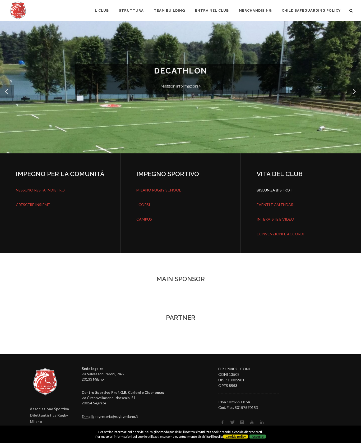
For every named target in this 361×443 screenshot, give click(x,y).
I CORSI (143, 204)
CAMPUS (144, 219)
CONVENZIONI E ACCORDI (280, 234)
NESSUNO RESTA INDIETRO (40, 190)
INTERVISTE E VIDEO (275, 219)
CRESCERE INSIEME (33, 204)
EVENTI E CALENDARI (276, 204)
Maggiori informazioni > (198, 85)
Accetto (258, 437)
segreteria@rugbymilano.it (116, 416)
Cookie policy (235, 437)
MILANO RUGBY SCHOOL (158, 190)
